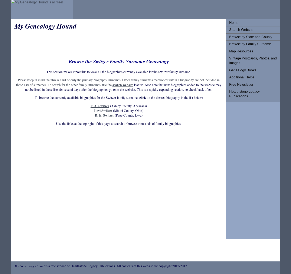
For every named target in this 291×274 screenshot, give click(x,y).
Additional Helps (241, 77)
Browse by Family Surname (250, 44)
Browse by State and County (250, 37)
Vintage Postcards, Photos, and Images (253, 60)
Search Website (241, 30)
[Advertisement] (246, 169)
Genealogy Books (242, 70)
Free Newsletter (241, 84)
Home (233, 23)
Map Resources (241, 51)
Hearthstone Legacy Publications (244, 94)
